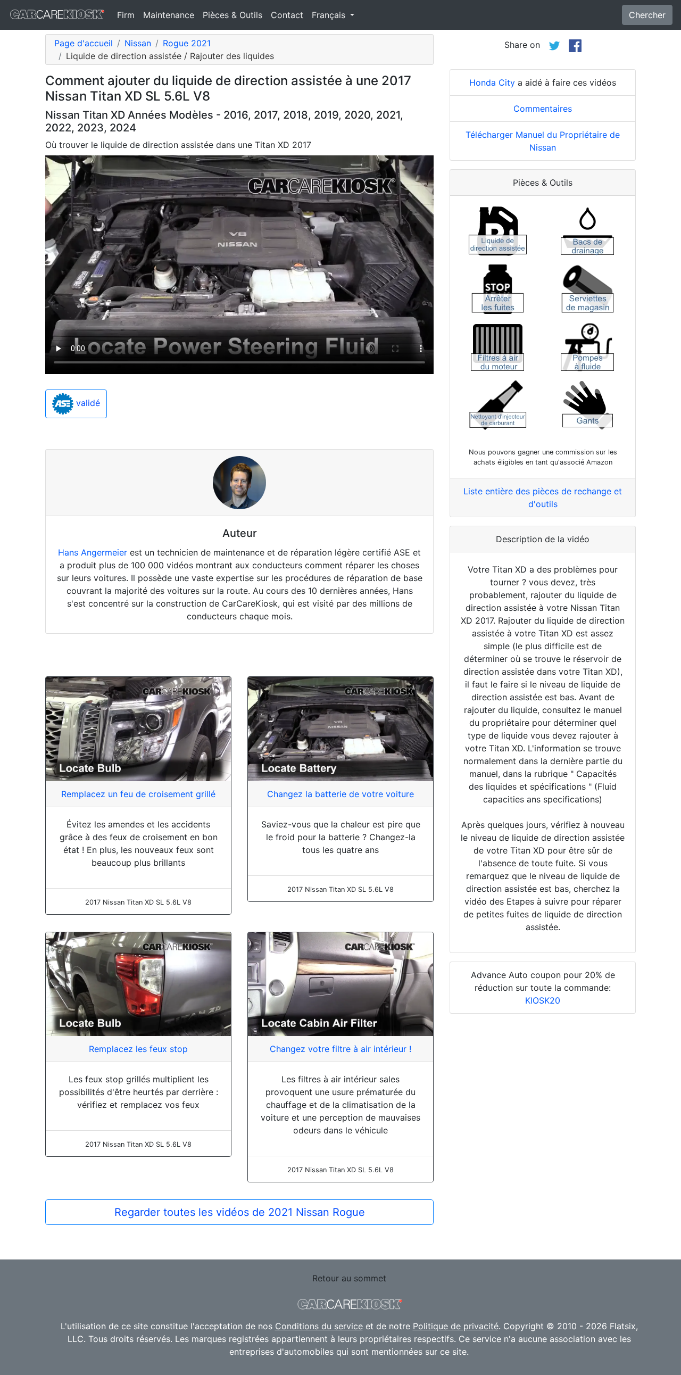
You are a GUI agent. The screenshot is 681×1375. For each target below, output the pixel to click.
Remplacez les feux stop (138, 1048)
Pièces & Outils (232, 15)
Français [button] (330, 15)
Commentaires (542, 108)
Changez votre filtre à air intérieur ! (340, 1048)
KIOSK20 (542, 1000)
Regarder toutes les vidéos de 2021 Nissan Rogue (239, 1212)
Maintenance (168, 15)
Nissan (137, 43)
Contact (287, 15)
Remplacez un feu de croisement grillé (138, 794)
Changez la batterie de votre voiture (340, 794)
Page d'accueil (83, 43)
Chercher (647, 15)
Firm (126, 15)
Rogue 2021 (187, 43)
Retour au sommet (349, 1278)
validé (86, 403)
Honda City (492, 82)
